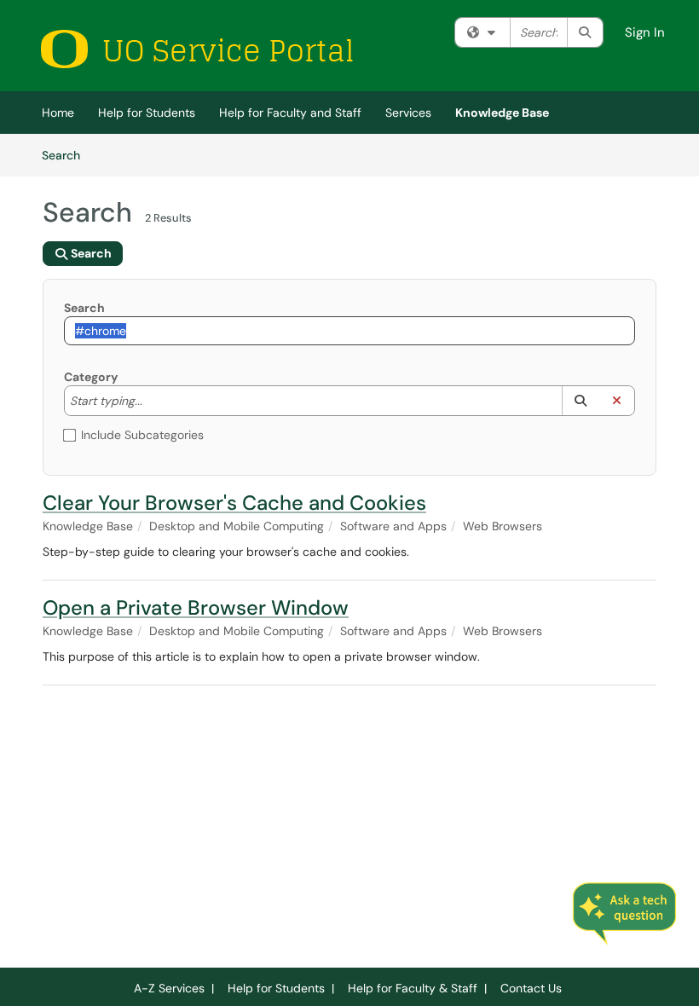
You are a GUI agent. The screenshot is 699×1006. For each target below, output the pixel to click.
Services (408, 112)
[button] (580, 400)
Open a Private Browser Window (196, 607)
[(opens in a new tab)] (196, 49)
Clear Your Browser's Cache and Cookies (234, 502)
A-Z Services (169, 988)
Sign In (645, 32)
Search (67, 155)
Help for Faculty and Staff (290, 112)
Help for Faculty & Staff (412, 988)
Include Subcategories (142, 434)
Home (58, 112)
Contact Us (531, 988)
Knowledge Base (502, 112)
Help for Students (146, 112)
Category (91, 376)
